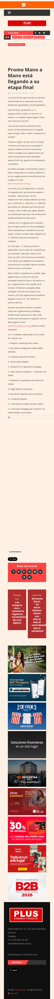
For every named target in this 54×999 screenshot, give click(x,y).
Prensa (12, 93)
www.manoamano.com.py (19, 183)
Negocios (40, 37)
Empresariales (16, 44)
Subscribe (13, 993)
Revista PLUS (20, 990)
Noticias (17, 37)
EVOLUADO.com (30, 954)
